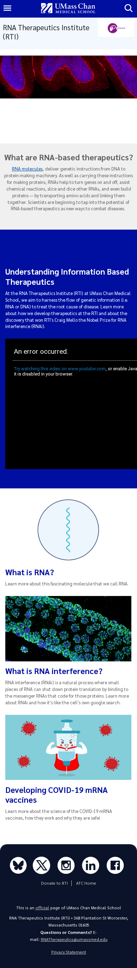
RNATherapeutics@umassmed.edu (74, 939)
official (42, 907)
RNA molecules (27, 169)
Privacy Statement (68, 952)
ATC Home (86, 883)
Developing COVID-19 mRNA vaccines (56, 794)
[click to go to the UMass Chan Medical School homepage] (68, 8)
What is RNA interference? (54, 671)
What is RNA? (29, 572)
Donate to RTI (54, 883)
